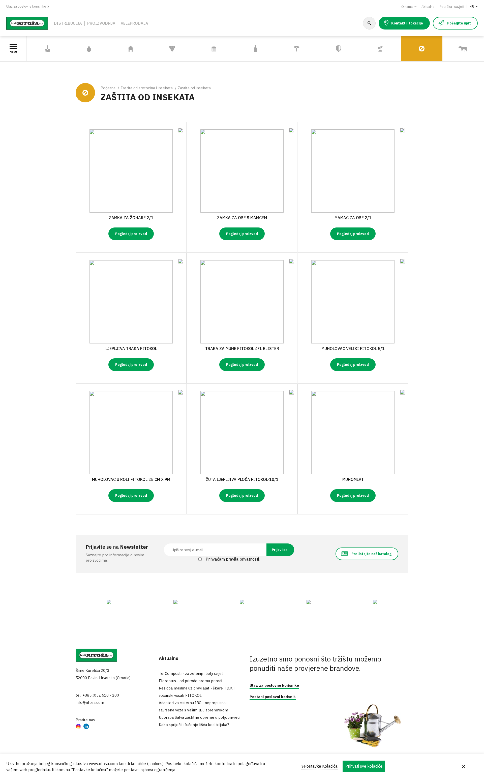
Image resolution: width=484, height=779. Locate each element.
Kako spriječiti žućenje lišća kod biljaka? (194, 724)
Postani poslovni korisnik (273, 696)
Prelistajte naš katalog (371, 554)
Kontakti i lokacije (407, 23)
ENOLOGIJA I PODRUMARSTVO (166, 48)
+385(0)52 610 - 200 (100, 695)
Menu (13, 51)
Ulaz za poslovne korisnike (26, 6)
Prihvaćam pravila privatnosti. (233, 559)
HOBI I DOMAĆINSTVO (130, 48)
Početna (108, 87)
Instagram (78, 727)
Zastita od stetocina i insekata (146, 87)
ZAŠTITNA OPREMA (338, 48)
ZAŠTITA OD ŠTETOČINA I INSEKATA (413, 49)
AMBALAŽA (255, 48)
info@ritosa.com (90, 702)
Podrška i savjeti (452, 7)
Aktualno (428, 7)
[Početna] (27, 22)
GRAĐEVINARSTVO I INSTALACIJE (294, 48)
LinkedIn (86, 727)
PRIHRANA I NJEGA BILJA (376, 48)
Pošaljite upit (459, 23)
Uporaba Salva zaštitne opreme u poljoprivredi (199, 717)
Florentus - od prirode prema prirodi (190, 680)
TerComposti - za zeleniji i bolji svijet (191, 673)
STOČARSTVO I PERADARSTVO (456, 48)
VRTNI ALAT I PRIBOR (47, 48)
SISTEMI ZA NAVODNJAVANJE (83, 48)
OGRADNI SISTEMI (214, 48)
